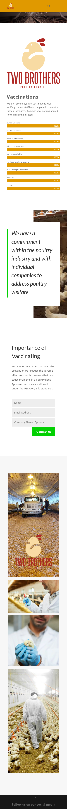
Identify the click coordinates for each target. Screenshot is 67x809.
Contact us (43, 431)
